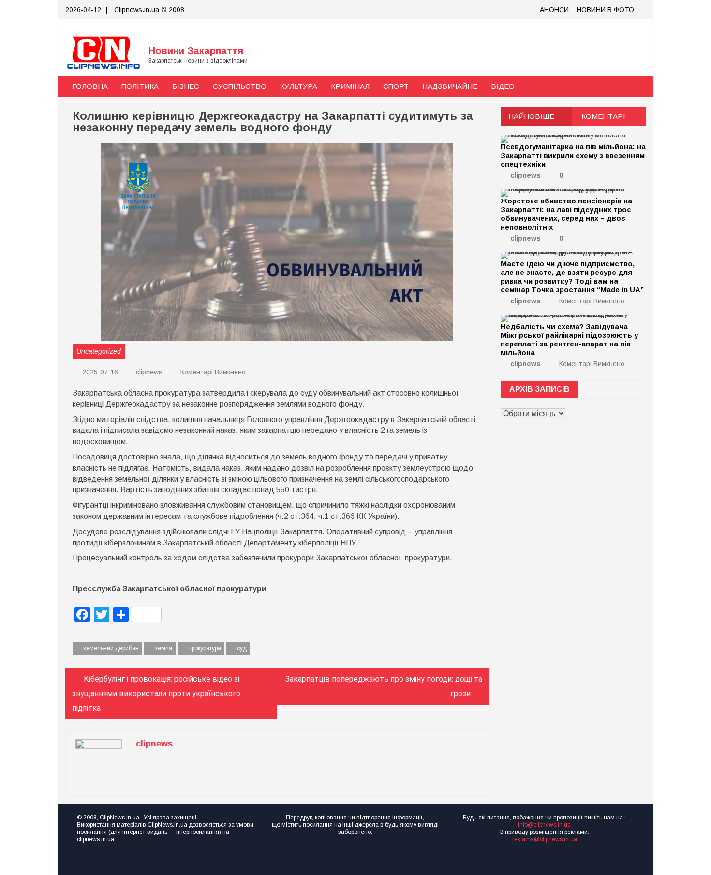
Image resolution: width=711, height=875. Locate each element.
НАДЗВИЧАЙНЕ (449, 86)
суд (242, 648)
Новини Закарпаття (195, 50)
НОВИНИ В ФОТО (605, 10)
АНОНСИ (554, 10)
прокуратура (204, 648)
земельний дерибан (111, 648)
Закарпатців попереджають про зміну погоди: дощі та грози (383, 686)
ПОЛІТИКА (140, 86)
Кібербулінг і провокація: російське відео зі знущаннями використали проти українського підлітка (156, 693)
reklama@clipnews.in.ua (544, 839)
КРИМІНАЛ (350, 86)
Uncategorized (98, 351)
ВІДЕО (503, 86)
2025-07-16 (99, 372)
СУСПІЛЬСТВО (240, 86)
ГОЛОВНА (90, 86)
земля (163, 648)
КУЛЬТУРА (298, 86)
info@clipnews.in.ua (544, 824)
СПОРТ (396, 86)
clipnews (149, 372)
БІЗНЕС (185, 86)
